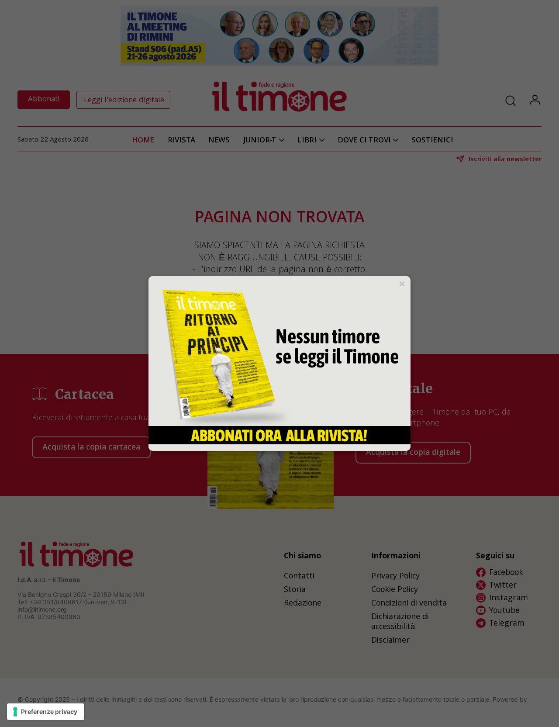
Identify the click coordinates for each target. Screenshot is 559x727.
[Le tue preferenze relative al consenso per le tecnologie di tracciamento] (45, 711)
